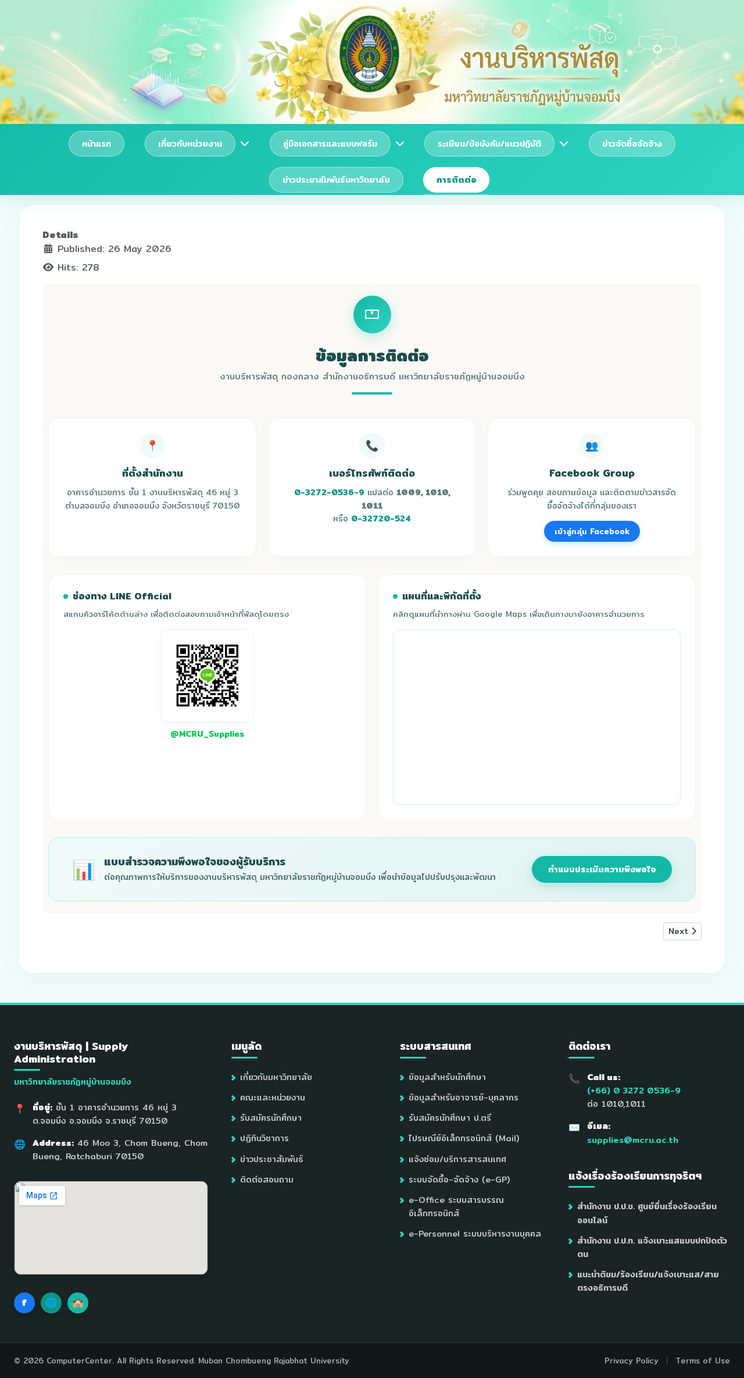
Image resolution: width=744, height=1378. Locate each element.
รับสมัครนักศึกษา (271, 1117)
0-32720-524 (381, 518)
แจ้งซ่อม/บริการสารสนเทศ (457, 1159)
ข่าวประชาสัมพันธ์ (271, 1159)
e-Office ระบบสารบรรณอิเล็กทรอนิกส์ (456, 1206)
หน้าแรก (96, 143)
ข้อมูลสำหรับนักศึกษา (447, 1077)
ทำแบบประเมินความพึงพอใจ (602, 869)
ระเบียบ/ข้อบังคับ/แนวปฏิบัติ (489, 143)
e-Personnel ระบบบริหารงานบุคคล (475, 1233)
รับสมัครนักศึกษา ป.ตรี (450, 1117)
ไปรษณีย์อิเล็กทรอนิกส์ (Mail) (464, 1138)
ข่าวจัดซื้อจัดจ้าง (632, 143)
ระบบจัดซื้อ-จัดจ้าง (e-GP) (459, 1179)
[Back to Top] (724, 1356)
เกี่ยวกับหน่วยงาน (190, 143)
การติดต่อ (456, 179)
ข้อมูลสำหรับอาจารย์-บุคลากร (463, 1097)
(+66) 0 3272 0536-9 (634, 1090)
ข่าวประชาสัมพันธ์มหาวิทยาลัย (336, 179)
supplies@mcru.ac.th (632, 1139)
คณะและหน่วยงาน (272, 1097)
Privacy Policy (631, 1360)
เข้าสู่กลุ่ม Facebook (592, 531)
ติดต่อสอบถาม (267, 1179)
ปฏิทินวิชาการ (264, 1138)
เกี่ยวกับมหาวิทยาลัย (276, 1077)
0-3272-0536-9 (329, 492)
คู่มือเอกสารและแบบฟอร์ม (330, 143)
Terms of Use (702, 1360)
